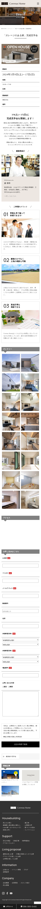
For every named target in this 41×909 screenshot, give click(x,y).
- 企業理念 (14, 883)
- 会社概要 (5, 883)
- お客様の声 (28, 825)
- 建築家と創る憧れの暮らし (11, 825)
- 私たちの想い (7, 823)
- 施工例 (26, 823)
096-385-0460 (30, 906)
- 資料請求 (5, 872)
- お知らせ (5, 869)
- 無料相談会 (25, 840)
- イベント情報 (16, 869)
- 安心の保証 (6, 840)
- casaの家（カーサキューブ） (12, 827)
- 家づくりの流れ (29, 827)
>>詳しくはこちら (10, 196)
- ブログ (25, 869)
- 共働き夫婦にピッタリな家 (24, 854)
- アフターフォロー (8, 843)
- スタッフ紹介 (25, 883)
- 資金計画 (15, 840)
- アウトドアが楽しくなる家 (11, 856)
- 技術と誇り (6, 830)
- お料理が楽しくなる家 (10, 859)
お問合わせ (9, 906)
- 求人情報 (5, 885)
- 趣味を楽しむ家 (7, 854)
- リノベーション (29, 830)
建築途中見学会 (11, 756)
